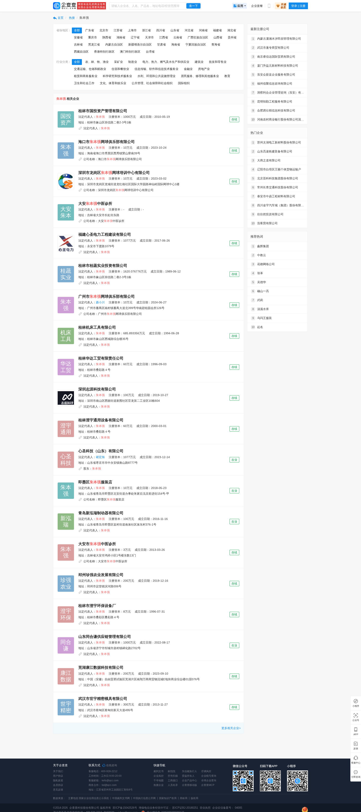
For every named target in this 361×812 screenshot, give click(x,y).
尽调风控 (206, 771)
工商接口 (173, 780)
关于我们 (58, 771)
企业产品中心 (189, 780)
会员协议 (58, 785)
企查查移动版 (189, 785)
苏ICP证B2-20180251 (185, 807)
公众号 (355, 720)
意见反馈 (58, 789)
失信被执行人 (189, 771)
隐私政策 (58, 780)
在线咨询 (111, 765)
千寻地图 (159, 780)
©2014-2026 (60, 807)
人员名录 (173, 785)
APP (355, 734)
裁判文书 (159, 771)
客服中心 (355, 762)
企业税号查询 (208, 775)
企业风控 (159, 775)
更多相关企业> (231, 728)
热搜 (71, 17)
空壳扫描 (173, 775)
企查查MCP (207, 785)
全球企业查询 (208, 780)
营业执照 (205, 807)
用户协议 (58, 775)
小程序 (355, 706)
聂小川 (100, 302)
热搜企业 (159, 785)
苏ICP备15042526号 (125, 807)
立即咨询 (355, 777)
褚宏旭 (100, 457)
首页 (60, 17)
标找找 (171, 771)
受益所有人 (188, 775)
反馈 (355, 748)
